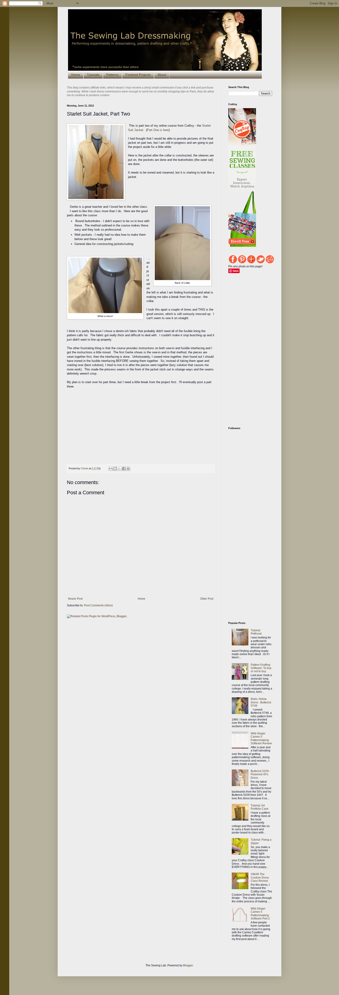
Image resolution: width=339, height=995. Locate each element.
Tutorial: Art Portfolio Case (259, 807)
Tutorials (93, 74)
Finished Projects (138, 74)
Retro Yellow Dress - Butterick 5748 (261, 702)
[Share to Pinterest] (128, 468)
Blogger (188, 965)
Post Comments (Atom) (98, 605)
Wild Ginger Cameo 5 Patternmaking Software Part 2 (260, 913)
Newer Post (75, 598)
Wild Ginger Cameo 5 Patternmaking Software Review (261, 738)
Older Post (206, 598)
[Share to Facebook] (124, 468)
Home (75, 74)
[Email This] (110, 468)
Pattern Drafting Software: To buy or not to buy (261, 668)
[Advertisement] (151, 635)
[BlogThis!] (115, 468)
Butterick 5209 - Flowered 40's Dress (260, 774)
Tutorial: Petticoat (256, 632)
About (162, 74)
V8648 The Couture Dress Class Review (260, 877)
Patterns (112, 74)
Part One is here (158, 130)
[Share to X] (119, 468)
